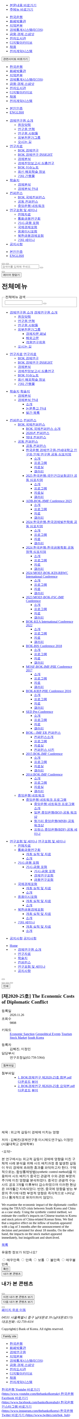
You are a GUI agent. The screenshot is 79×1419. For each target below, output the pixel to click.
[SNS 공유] (3, 979)
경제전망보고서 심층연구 (36, 163)
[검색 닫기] (3, 271)
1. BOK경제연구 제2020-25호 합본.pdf (45, 1077)
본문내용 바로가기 (23, 5)
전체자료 (24, 214)
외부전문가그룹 (29, 137)
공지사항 (24, 971)
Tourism (66, 1034)
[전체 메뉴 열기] (3, 263)
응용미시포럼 (27, 231)
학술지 (23, 958)
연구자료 (24, 953)
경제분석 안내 (28, 188)
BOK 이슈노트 (28, 167)
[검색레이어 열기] (7, 263)
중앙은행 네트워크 (31, 206)
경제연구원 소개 (29, 949)
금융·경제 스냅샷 (22, 34)
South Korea (36, 1037)
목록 (5, 1244)
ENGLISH (17, 112)
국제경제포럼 (27, 227)
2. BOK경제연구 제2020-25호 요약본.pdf (46, 1086)
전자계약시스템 (21, 51)
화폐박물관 (18, 21)
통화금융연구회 (29, 218)
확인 (6, 1268)
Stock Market (18, 1037)
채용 (13, 47)
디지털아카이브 (21, 42)
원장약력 (24, 124)
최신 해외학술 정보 (31, 171)
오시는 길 (25, 142)
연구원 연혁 (26, 129)
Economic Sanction (22, 1034)
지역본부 (16, 25)
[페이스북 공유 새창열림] (7, 982)
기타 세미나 (26, 240)
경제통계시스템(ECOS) (26, 29)
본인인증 (16, 108)
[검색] (41, 267)
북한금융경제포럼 (31, 235)
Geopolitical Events (48, 1034)
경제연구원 (18, 1352)
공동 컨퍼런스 (28, 201)
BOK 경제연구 (28, 150)
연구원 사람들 (28, 133)
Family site (9, 1336)
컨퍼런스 (24, 962)
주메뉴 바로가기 (21, 9)
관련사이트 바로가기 (15, 59)
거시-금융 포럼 (28, 223)
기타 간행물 (26, 176)
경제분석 (24, 159)
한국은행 (16, 17)
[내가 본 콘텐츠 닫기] (3, 1293)
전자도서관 (18, 38)
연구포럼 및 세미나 (31, 966)
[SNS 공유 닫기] (3, 982)
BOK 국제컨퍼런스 (31, 197)
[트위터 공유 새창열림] (11, 982)
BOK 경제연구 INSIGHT (35, 154)
